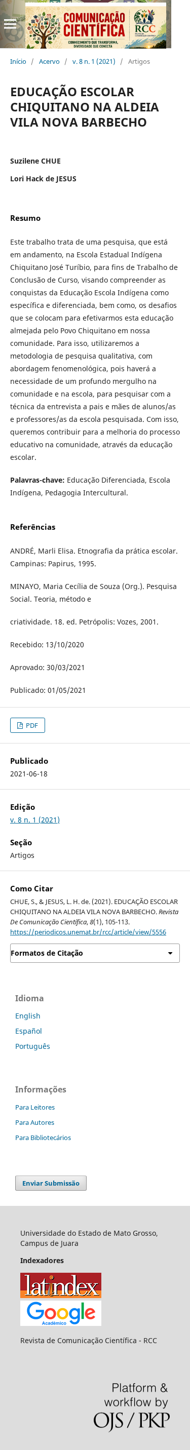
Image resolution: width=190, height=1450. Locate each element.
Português (32, 1046)
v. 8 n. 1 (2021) (94, 61)
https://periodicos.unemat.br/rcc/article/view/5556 (88, 931)
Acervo (49, 61)
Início (18, 61)
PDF (31, 725)
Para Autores (34, 1122)
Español (28, 1031)
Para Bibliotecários (43, 1137)
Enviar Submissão (51, 1183)
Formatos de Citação (47, 953)
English (28, 1016)
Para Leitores (35, 1107)
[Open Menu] (10, 24)
